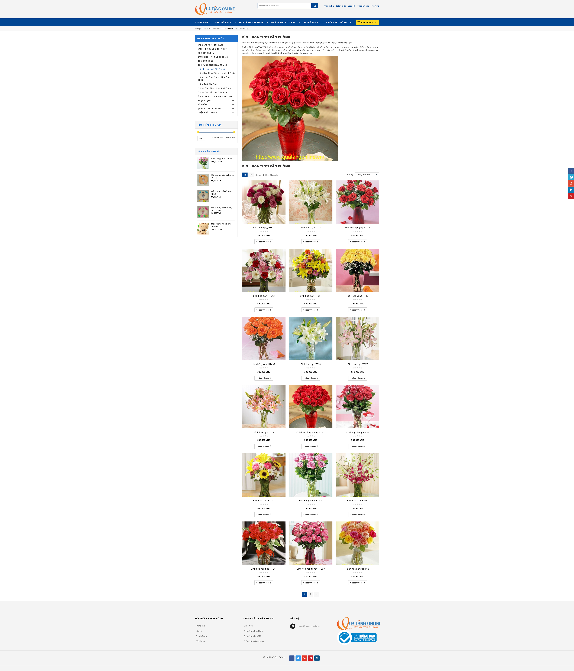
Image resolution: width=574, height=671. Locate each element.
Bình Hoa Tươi (256, 47)
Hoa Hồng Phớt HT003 (311, 500)
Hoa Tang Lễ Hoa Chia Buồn (214, 92)
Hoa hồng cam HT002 (263, 364)
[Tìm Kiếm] (314, 5)
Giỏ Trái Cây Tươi (208, 84)
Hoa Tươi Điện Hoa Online (215, 28)
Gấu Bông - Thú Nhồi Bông (212, 57)
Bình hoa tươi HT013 (264, 295)
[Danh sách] (251, 175)
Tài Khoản (200, 641)
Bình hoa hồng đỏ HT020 (358, 227)
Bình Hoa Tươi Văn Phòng (212, 69)
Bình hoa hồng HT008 (357, 568)
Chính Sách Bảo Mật (252, 636)
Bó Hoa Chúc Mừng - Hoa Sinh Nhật (217, 73)
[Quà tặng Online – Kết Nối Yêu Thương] (215, 9)
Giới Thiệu (248, 625)
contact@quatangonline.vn (309, 626)
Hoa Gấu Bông (205, 61)
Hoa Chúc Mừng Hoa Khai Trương (216, 88)
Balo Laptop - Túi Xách (210, 45)
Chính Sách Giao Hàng (254, 641)
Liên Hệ (199, 631)
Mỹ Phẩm (202, 104)
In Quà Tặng (204, 100)
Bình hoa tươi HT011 (264, 500)
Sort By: (350, 174)
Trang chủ (199, 28)
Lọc (201, 138)
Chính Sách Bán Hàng (253, 631)
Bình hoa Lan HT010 (357, 500)
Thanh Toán (201, 636)
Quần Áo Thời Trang (209, 108)
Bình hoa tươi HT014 (311, 295)
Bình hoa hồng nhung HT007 (311, 432)
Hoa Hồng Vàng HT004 (358, 295)
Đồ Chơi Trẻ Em (206, 53)
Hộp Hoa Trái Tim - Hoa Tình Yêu (216, 96)
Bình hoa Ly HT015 (264, 432)
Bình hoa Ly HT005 (311, 227)
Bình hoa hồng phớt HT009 (311, 568)
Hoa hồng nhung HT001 (357, 432)
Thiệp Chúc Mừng (207, 112)
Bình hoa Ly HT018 (311, 364)
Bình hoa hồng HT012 (264, 227)
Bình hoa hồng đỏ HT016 (264, 568)
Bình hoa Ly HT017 (358, 364)
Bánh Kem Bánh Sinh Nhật (212, 49)
